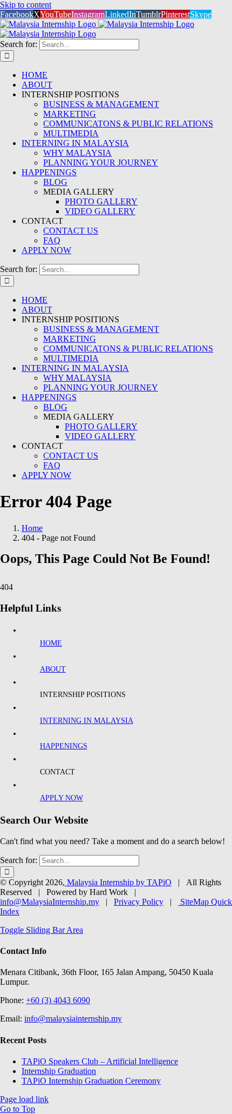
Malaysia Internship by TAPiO (118, 882)
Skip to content (25, 4)
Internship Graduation (59, 1071)
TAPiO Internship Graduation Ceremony (91, 1080)
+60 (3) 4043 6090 (58, 1000)
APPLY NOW (61, 798)
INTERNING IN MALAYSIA (86, 721)
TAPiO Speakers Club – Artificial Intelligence (100, 1061)
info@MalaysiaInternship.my (49, 901)
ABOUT (53, 669)
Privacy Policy (138, 901)
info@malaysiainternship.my (73, 1018)
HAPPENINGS (63, 746)
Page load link (24, 1099)
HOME (51, 643)
